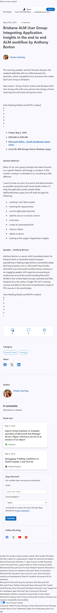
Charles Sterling (17, 57)
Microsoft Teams (27, 585)
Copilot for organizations (17, 559)
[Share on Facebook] (5, 365)
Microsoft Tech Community (28, 591)
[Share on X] (12, 365)
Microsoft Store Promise (20, 567)
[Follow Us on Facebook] (7, 538)
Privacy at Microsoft (29, 597)
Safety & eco (32, 608)
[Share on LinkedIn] (19, 365)
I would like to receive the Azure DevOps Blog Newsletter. (23, 509)
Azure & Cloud (10, 352)
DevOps (23, 352)
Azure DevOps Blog (23, 12)
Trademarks (21, 608)
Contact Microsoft (35, 605)
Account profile (37, 561)
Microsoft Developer (25, 588)
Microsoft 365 (43, 582)
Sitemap (24, 605)
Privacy (46, 605)
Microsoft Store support (15, 564)
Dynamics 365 (31, 582)
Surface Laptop (16, 556)
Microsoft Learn (40, 588)
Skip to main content (8, 1)
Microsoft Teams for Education (38, 570)
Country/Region (12, 496)
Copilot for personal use (37, 559)
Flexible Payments (37, 567)
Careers (41, 594)
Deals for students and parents (33, 576)
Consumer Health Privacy (10, 605)
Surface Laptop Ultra (30, 556)
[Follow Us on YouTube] (19, 538)
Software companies (18, 594)
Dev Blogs (7, 12)
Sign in (50, 9)
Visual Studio (32, 594)
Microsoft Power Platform (10, 585)
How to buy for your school (31, 573)
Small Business (6, 588)
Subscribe (11, 518)
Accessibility (12, 600)
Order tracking (38, 564)
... (49, 12)
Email (8, 485)
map (48, 149)
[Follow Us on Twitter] (13, 538)
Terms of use (11, 608)
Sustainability (23, 600)
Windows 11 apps (23, 561)
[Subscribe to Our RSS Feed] (26, 538)
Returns (29, 564)
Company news (14, 597)
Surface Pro (4, 556)
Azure (14, 588)
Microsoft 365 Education (10, 573)
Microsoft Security (17, 582)
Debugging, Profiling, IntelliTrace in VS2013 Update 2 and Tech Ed (22, 460)
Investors (41, 597)
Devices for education (17, 570)
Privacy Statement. (22, 510)
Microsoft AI (5, 582)
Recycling (41, 608)
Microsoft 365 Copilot (44, 585)
